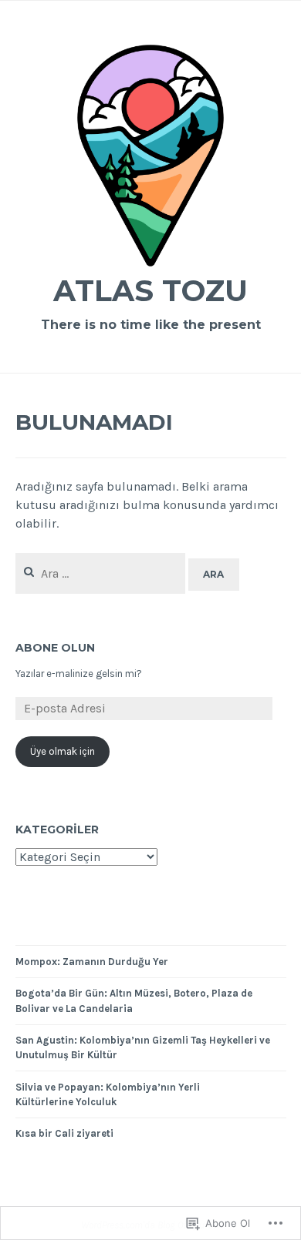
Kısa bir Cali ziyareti (64, 1133)
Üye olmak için (62, 751)
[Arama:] (102, 573)
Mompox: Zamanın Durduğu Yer (91, 961)
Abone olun (55, 648)
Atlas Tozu (150, 291)
